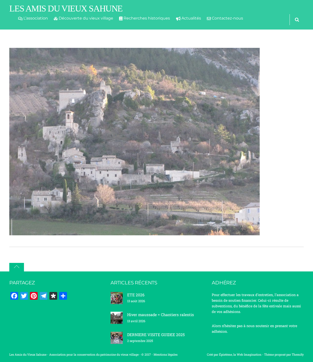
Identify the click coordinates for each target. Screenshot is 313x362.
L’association (35, 18)
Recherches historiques (146, 18)
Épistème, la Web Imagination (240, 354)
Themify (298, 354)
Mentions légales (166, 354)
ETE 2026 (136, 294)
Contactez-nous (227, 18)
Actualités (190, 18)
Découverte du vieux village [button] (85, 18)
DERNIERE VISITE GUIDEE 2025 (156, 334)
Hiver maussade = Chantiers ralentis (160, 314)
